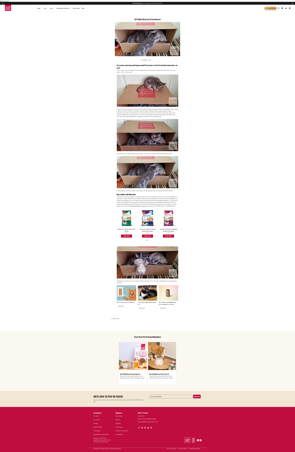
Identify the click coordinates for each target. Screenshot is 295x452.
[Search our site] (278, 8)
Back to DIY (116, 318)
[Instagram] (145, 427)
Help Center (119, 416)
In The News (96, 430)
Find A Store (119, 427)
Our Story (96, 416)
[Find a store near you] (282, 8)
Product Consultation (122, 430)
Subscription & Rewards (63, 8)
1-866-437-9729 (151, 419)
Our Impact (96, 419)
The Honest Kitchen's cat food (138, 206)
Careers (95, 423)
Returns (118, 419)
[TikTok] (151, 427)
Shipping (118, 423)
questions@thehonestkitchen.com (148, 422)
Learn (51, 8)
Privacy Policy (183, 448)
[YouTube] (148, 427)
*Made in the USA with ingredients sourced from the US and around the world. (101, 439)
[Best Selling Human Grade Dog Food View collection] (133, 356)
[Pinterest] (142, 427)
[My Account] (286, 8)
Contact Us (141, 416)
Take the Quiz (76, 8)
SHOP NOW (126, 236)
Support (119, 413)
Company (97, 413)
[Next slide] (292, 3)
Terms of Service (171, 448)
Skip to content (4, 1)
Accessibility (119, 434)
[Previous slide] (3, 3)
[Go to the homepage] (8, 8)
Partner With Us (97, 427)
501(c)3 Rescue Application (101, 434)
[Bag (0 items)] (289, 8)
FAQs (83, 8)
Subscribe (197, 396)
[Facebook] (139, 427)
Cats (45, 8)
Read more (121, 306)
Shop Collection (133, 384)
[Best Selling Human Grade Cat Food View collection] (162, 356)
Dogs (39, 8)
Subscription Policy (194, 448)
